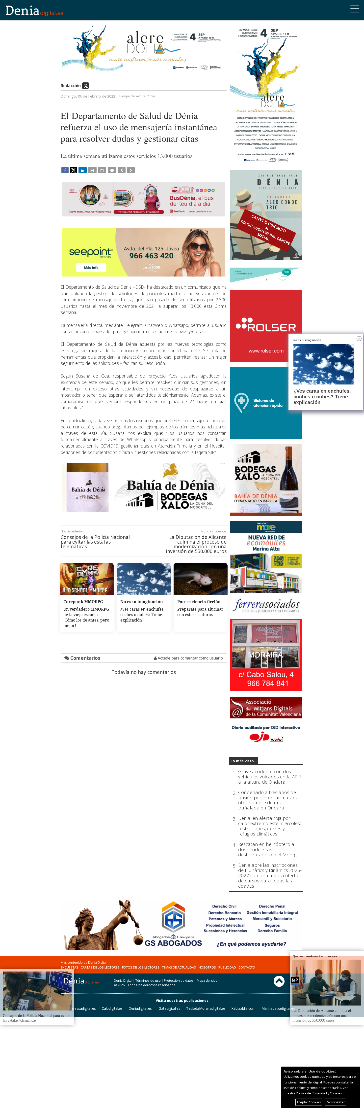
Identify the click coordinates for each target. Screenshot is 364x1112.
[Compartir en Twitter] (73, 169)
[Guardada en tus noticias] (102, 170)
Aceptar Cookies (309, 1102)
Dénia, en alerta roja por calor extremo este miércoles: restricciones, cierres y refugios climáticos (269, 826)
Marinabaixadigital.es (278, 1008)
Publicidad (227, 967)
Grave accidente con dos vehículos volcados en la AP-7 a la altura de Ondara (270, 777)
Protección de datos (179, 980)
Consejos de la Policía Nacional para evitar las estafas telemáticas (95, 542)
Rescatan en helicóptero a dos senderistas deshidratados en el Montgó (268, 849)
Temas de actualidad (179, 967)
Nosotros (207, 967)
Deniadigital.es (140, 1008)
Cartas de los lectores (100, 967)
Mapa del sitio (207, 980)
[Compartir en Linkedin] (82, 170)
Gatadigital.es (169, 1008)
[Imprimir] (92, 170)
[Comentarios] (112, 170)
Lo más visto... (244, 761)
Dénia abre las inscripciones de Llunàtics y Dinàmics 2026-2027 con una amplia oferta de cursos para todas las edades (270, 876)
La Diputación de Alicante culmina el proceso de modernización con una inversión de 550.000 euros (196, 544)
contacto (246, 967)
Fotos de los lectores (140, 967)
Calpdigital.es (112, 1008)
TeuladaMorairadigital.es (206, 1008)
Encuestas (69, 967)
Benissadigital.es (82, 1008)
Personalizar (335, 1102)
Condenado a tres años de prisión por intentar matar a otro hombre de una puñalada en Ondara (268, 800)
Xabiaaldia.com (244, 1008)
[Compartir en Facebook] (65, 170)
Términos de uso (148, 980)
